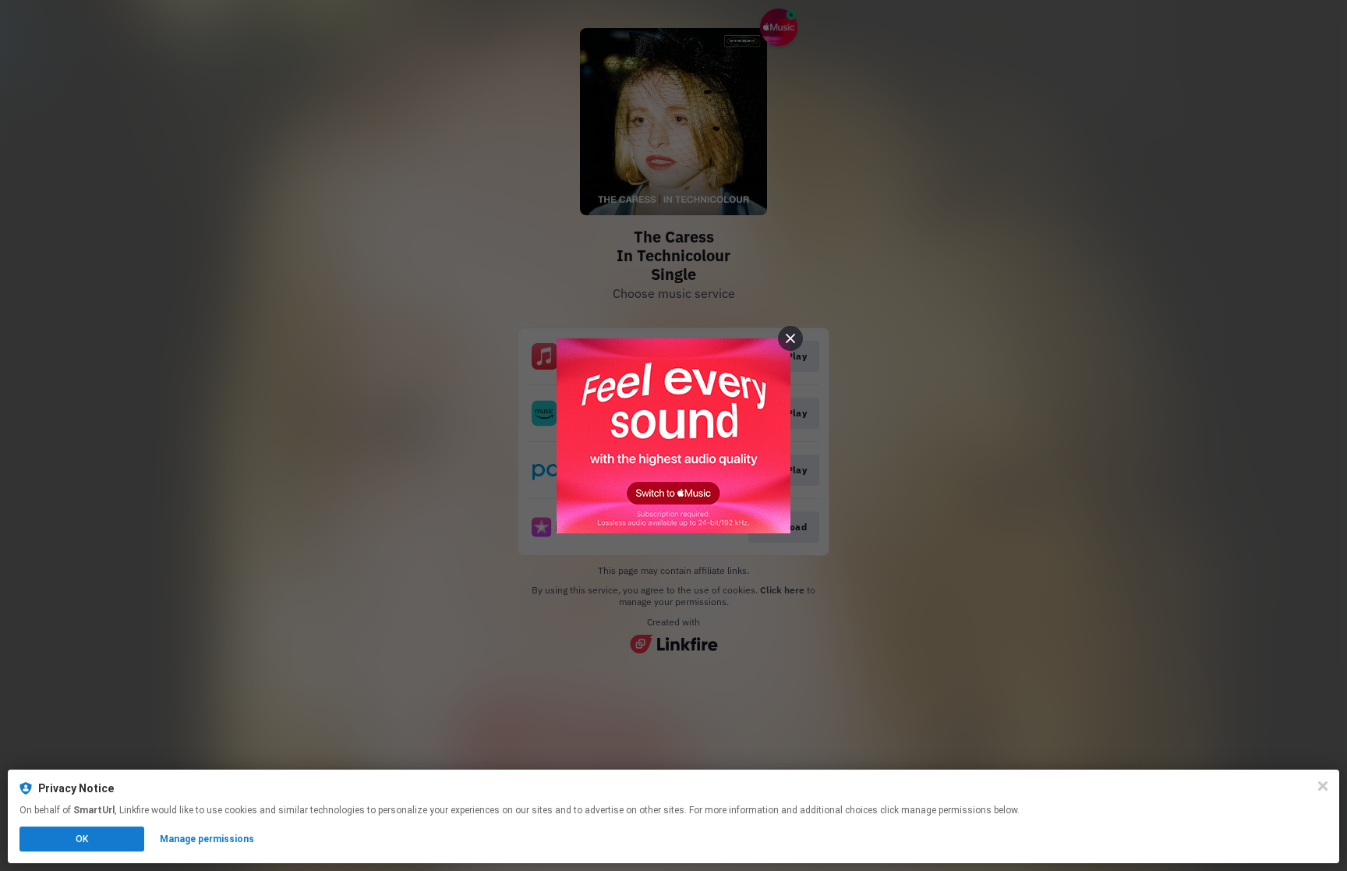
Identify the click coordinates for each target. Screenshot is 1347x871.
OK (82, 839)
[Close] (1322, 786)
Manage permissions (207, 839)
